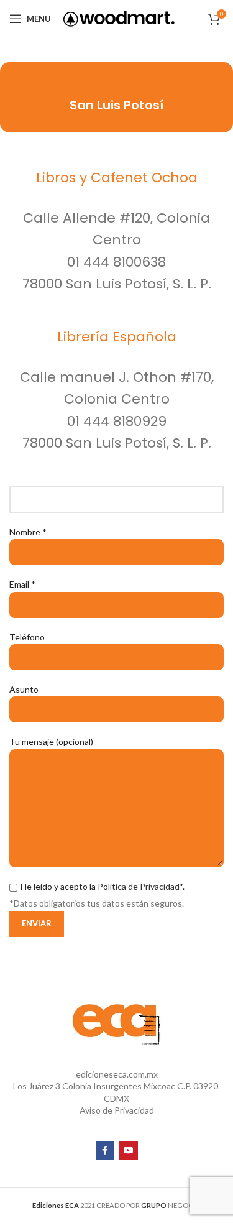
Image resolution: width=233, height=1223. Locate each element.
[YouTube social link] (128, 1150)
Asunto (24, 689)
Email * (22, 584)
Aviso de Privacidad (117, 1110)
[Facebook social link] (105, 1150)
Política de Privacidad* (140, 886)
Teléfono (27, 637)
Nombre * (28, 532)
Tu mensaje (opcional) (51, 741)
